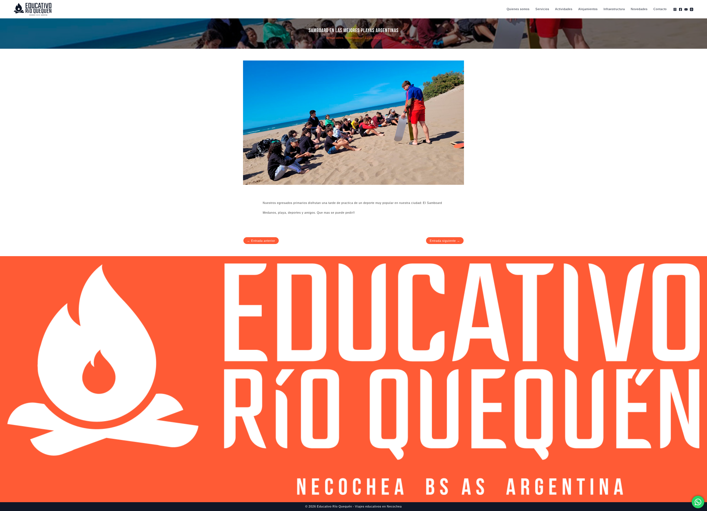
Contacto (660, 9)
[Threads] (691, 9)
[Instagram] (675, 9)
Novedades (639, 9)
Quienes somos (518, 9)
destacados (334, 37)
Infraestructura (614, 9)
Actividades (563, 9)
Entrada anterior (261, 240)
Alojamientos (588, 9)
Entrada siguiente (445, 240)
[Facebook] (680, 9)
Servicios (542, 9)
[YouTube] (686, 9)
